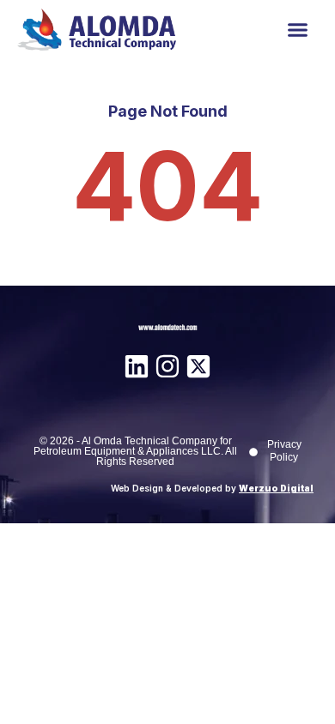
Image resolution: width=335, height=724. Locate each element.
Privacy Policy (284, 450)
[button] (298, 30)
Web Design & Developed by (212, 488)
